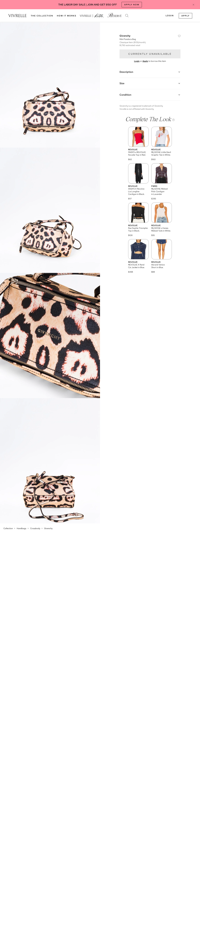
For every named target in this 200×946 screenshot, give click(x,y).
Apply (185, 15)
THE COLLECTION (42, 15)
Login (170, 15)
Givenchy (48, 528)
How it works (66, 15)
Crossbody (35, 528)
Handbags (21, 528)
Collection (8, 528)
